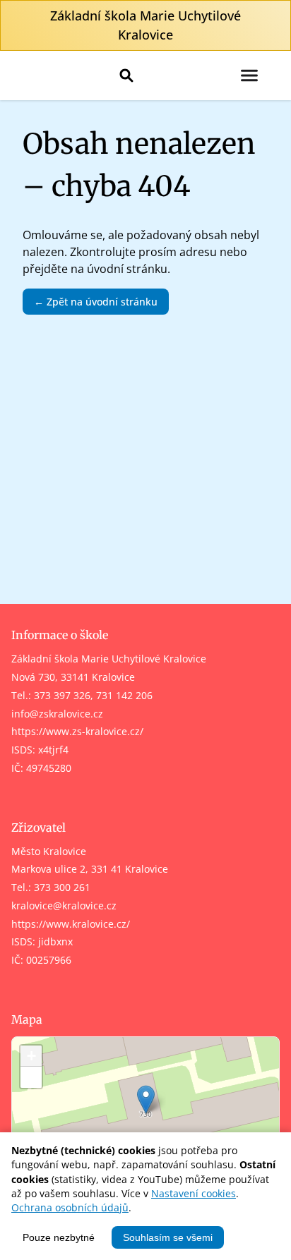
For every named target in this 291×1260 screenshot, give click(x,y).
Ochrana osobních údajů (70, 1207)
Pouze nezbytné (59, 1237)
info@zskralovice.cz (57, 713)
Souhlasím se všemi (168, 1237)
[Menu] (249, 75)
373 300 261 (62, 887)
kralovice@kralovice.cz (64, 905)
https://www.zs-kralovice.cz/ (77, 731)
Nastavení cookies (193, 1193)
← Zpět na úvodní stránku (96, 301)
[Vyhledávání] (126, 75)
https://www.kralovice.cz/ (70, 924)
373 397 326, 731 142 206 (93, 695)
